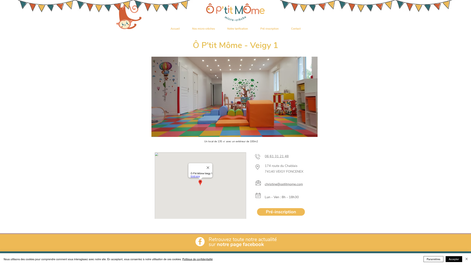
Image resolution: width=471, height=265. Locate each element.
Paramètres (433, 259)
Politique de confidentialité (197, 259)
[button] (203, 29)
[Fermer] (466, 259)
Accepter (454, 259)
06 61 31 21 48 (277, 156)
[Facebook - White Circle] (200, 241)
